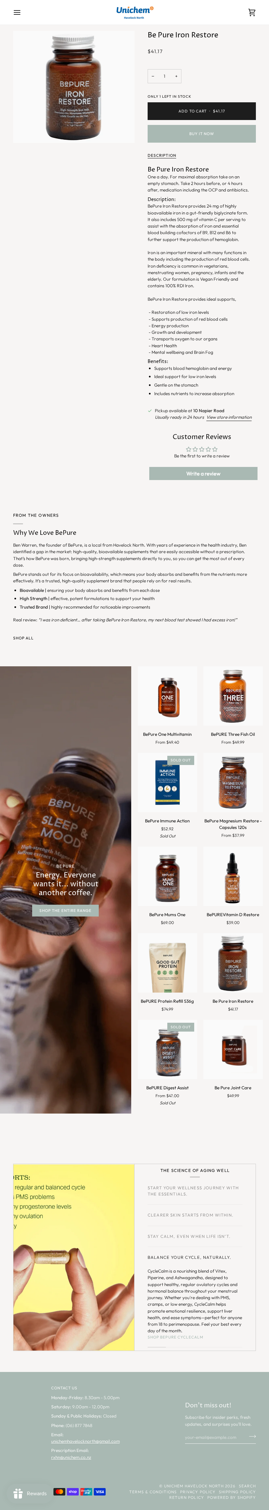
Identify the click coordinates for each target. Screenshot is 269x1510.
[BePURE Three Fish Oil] (233, 696)
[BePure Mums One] (167, 876)
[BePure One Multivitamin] (167, 696)
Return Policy (186, 1497)
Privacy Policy (198, 1491)
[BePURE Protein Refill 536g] (167, 963)
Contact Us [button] (64, 1387)
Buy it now (202, 133)
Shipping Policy (237, 1491)
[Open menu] (23, 12)
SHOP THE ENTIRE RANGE (65, 910)
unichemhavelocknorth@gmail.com (85, 1441)
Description (162, 155)
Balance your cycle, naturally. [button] (190, 1257)
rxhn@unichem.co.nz (71, 1457)
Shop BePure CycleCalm (175, 1337)
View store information (229, 417)
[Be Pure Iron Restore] (233, 963)
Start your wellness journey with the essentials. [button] (193, 1191)
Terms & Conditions (153, 1491)
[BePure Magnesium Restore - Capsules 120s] (233, 782)
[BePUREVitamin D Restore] (233, 876)
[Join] (250, 1436)
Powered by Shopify (231, 1497)
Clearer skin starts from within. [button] (191, 1215)
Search (247, 1485)
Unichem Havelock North (194, 1485)
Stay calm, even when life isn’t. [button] (189, 1236)
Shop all (23, 637)
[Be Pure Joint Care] (233, 1049)
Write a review (203, 473)
